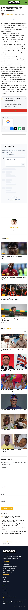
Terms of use (6, 595)
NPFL (4, 579)
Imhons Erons (9, 14)
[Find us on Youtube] (24, 606)
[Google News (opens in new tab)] (7, 122)
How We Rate (6, 564)
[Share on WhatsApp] (19, 128)
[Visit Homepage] (14, 2)
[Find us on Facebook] (16, 606)
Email (3, 494)
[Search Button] (26, 2)
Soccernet (5, 541)
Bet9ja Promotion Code (9, 568)
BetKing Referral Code (8, 570)
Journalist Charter (7, 591)
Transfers (5, 583)
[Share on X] (15, 128)
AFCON (4, 577)
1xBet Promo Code (8, 572)
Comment (4, 467)
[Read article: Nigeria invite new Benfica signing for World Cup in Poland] (14, 310)
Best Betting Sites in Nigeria (10, 566)
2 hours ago (4, 322)
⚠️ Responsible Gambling (9, 597)
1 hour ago (4, 260)
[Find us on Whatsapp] (14, 606)
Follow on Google (14, 110)
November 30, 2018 (19, 14)
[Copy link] (23, 128)
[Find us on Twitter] (19, 606)
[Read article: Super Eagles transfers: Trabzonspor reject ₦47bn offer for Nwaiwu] (14, 248)
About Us (5, 589)
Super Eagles (6, 581)
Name (3, 487)
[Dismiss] (26, 99)
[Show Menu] (2, 2)
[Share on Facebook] (12, 128)
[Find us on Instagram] (21, 606)
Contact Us (5, 593)
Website (3, 501)
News (3, 253)
